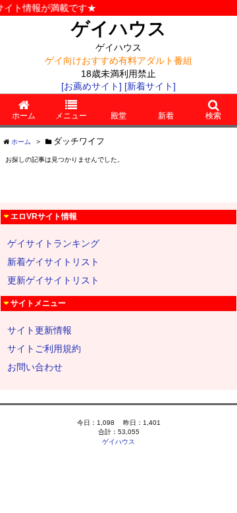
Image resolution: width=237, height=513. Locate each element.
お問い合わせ (35, 367)
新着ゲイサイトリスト (53, 261)
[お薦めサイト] (91, 86)
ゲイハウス (119, 28)
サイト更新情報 (39, 330)
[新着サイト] (150, 86)
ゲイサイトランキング (53, 243)
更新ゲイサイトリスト (53, 280)
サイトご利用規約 (44, 348)
